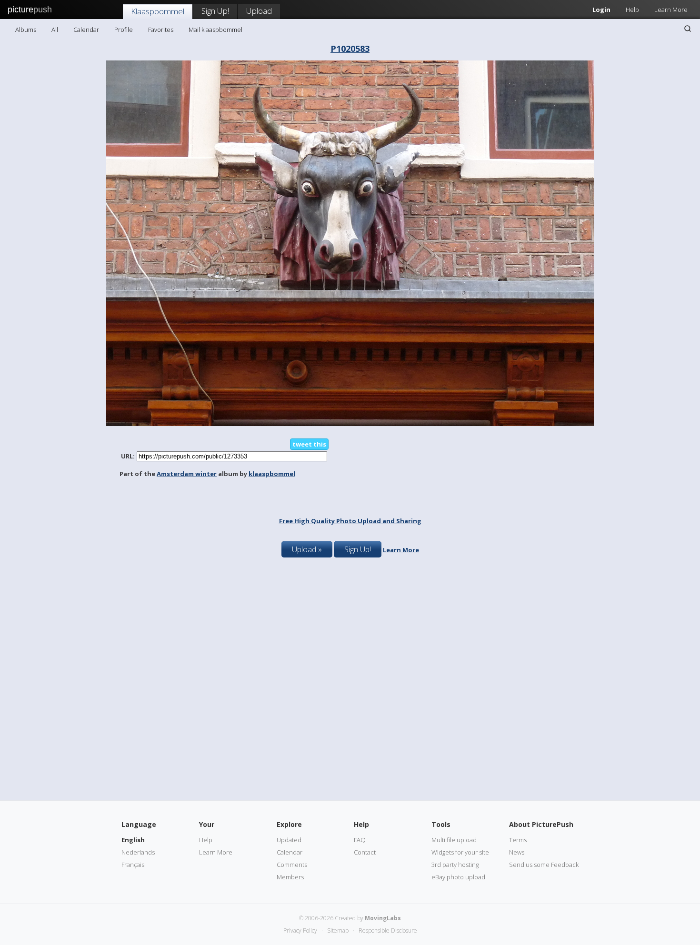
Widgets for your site (460, 852)
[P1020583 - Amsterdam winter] (350, 423)
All (54, 29)
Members (290, 877)
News (516, 852)
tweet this (309, 444)
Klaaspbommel (157, 11)
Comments (292, 864)
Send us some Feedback (544, 864)
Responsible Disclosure (388, 930)
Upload (259, 10)
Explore (289, 824)
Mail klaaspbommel (215, 29)
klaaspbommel (272, 473)
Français (132, 864)
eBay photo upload (458, 877)
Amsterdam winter (187, 473)
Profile (123, 29)
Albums (25, 29)
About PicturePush (541, 824)
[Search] (687, 28)
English (133, 840)
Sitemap (338, 930)
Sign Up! (215, 10)
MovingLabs (383, 918)
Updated (289, 840)
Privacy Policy (300, 930)
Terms (518, 840)
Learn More (671, 9)
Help (632, 9)
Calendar (86, 29)
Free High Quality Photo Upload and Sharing (350, 521)
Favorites (160, 29)
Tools (440, 824)
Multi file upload (454, 840)
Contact (365, 852)
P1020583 (350, 48)
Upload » (307, 549)
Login (601, 9)
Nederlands (138, 852)
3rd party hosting (455, 864)
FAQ (360, 840)
